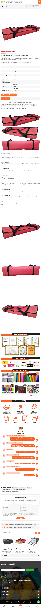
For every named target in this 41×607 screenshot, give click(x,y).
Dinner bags (29, 487)
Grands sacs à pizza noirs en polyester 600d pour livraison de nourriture (7, 549)
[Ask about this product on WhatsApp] (38, 601)
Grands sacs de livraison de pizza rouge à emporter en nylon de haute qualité (21, 527)
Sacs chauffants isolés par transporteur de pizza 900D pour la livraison (32, 549)
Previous (36, 533)
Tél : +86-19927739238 (7, 582)
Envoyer (20, 518)
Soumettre (29, 569)
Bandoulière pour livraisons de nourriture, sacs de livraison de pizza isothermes (22, 524)
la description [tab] (6, 98)
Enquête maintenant (9, 94)
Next (39, 533)
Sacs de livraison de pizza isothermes (19, 489)
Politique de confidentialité (15, 602)
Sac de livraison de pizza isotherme (27, 6)
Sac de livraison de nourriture (34, 5)
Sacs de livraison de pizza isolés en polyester (10, 491)
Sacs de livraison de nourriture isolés (18, 487)
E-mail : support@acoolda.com (8, 584)
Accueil (27, 5)
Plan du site (34, 601)
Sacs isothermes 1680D (6, 489)
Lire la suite (7, 542)
